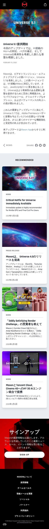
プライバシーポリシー (24, 516)
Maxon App (26, 129)
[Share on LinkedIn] (44, 145)
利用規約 (24, 510)
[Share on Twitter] (40, 145)
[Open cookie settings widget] (4, 524)
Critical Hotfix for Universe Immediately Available (21, 201)
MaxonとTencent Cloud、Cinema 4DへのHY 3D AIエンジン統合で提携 (23, 388)
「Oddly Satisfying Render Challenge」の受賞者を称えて (24, 322)
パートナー (25, 504)
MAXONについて (24, 476)
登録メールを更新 (24, 493)
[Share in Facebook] (36, 145)
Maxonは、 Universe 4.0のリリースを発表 (24, 258)
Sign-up (24, 454)
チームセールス (24, 488)
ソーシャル (24, 499)
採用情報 (24, 482)
